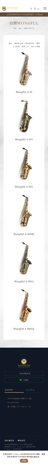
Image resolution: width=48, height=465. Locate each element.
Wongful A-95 (24, 92)
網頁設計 (19, 449)
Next (3, 15)
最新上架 (25, 46)
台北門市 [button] (30, 390)
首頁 (15, 28)
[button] (31, 8)
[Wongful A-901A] (24, 258)
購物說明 (21, 440)
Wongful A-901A (24, 281)
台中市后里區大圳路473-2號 (19, 398)
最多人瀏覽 (35, 46)
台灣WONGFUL (29, 28)
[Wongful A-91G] (24, 163)
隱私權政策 (34, 456)
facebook (25, 373)
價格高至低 (29, 43)
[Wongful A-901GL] (24, 305)
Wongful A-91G (24, 186)
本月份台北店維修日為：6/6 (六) (26, 14)
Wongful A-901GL (24, 328)
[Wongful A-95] (24, 68)
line (25, 380)
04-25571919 (13, 402)
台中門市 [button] (9, 390)
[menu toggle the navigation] (45, 8)
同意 (24, 460)
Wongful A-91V (24, 139)
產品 (20, 28)
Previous (3, 13)
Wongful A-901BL (24, 234)
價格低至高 (19, 43)
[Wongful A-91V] (24, 115)
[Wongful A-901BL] (24, 210)
